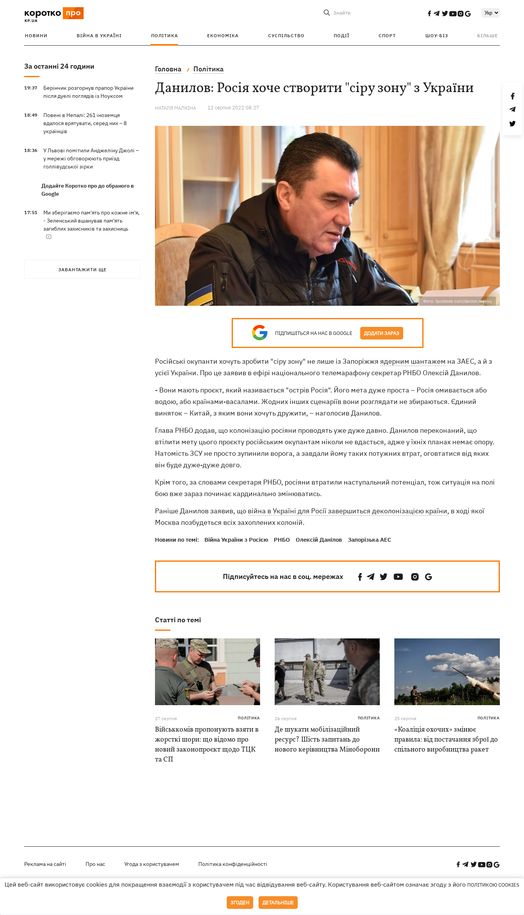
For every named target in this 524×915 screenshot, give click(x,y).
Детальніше (278, 902)
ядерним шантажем (413, 361)
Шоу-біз (436, 35)
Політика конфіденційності (232, 864)
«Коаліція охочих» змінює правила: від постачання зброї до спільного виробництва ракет (446, 740)
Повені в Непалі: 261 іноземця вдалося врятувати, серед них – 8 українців (85, 123)
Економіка (223, 35)
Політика (164, 35)
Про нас (95, 864)
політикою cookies (493, 884)
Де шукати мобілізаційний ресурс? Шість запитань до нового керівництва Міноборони (327, 740)
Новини (36, 35)
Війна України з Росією (236, 539)
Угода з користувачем (151, 864)
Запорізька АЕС (369, 539)
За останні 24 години (59, 66)
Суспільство (286, 35)
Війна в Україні (99, 35)
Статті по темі (178, 619)
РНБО (282, 539)
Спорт (387, 35)
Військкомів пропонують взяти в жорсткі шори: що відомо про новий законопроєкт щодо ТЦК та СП (207, 745)
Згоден (240, 902)
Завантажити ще (82, 269)
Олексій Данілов (319, 539)
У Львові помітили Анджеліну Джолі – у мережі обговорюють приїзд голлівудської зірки (91, 158)
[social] (429, 13)
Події (341, 35)
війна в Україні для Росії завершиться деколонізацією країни (347, 510)
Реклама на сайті (45, 864)
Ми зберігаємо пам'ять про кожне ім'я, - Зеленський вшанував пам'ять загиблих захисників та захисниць (91, 220)
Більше (487, 35)
